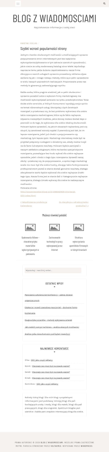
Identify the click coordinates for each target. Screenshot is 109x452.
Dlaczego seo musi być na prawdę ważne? (51, 366)
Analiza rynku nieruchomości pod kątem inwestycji (47, 334)
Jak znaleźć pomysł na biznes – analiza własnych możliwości (52, 327)
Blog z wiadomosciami (55, 17)
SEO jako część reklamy (42, 360)
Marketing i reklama (28, 43)
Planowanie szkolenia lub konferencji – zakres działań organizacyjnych (49, 298)
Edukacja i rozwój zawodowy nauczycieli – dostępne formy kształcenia (51, 310)
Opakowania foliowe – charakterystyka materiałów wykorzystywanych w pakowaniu (30, 245)
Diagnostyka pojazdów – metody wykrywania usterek (48, 320)
